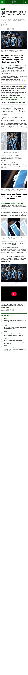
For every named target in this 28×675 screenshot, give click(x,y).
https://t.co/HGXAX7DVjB (17, 97)
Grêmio (4, 68)
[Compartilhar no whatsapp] (8, 29)
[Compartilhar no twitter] (13, 29)
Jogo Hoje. (5, 307)
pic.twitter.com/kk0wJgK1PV (9, 99)
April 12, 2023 (21, 102)
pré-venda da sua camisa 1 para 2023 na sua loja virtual (12, 202)
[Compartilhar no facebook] (10, 29)
